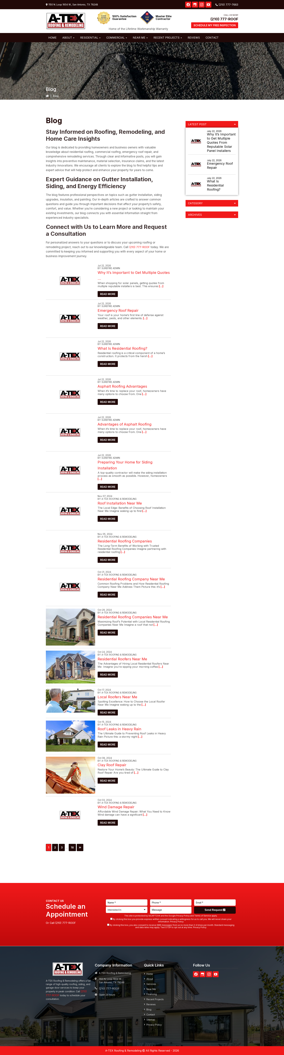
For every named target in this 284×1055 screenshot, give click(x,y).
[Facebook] (188, 5)
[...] (160, 286)
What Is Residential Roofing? (122, 348)
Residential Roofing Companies (125, 541)
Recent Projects (155, 999)
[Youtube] (208, 5)
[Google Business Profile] (195, 5)
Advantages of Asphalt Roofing (125, 424)
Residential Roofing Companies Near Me (133, 617)
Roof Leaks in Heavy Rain (119, 729)
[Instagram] (202, 5)
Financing (151, 994)
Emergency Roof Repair (118, 310)
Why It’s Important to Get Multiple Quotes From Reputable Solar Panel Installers (221, 142)
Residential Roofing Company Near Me (131, 579)
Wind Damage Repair (116, 807)
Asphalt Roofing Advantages (122, 386)
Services (151, 984)
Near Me (151, 989)
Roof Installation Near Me (120, 503)
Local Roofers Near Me (117, 697)
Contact (150, 1014)
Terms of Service (202, 915)
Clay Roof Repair (112, 765)
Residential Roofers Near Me (122, 659)
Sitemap (150, 1019)
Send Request (214, 910)
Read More (107, 294)
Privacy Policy (183, 915)
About (149, 979)
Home (149, 973)
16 (73, 847)
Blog (148, 1009)
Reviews (151, 1004)
